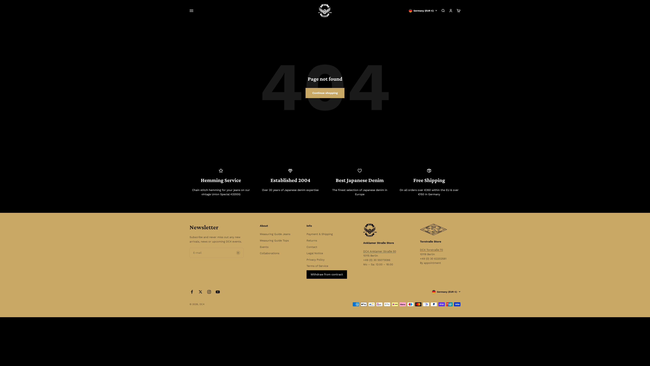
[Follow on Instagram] (209, 292)
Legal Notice (315, 253)
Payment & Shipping (320, 234)
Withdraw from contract (327, 274)
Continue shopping (325, 93)
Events (264, 247)
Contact (312, 247)
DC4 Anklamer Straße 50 (379, 251)
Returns (312, 240)
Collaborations (269, 253)
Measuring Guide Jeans (275, 234)
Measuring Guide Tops (274, 240)
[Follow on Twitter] (200, 292)
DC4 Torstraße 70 (431, 249)
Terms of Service (317, 266)
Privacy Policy (315, 259)
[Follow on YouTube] (217, 292)
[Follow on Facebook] (192, 292)
